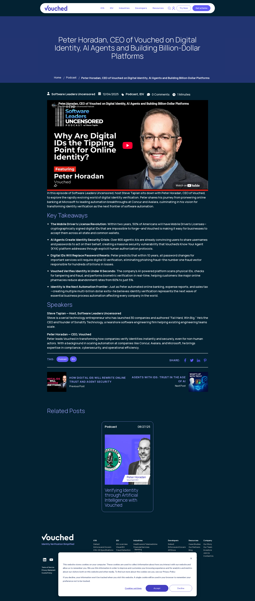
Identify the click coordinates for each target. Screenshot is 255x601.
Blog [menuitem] (191, 550)
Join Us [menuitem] (206, 553)
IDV (111, 8)
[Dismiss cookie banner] (191, 559)
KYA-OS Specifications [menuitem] (103, 550)
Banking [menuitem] (138, 549)
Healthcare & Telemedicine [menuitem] (145, 544)
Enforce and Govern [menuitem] (102, 547)
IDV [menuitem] (117, 540)
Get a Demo (201, 8)
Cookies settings (133, 588)
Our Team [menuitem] (207, 547)
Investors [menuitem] (207, 550)
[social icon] (45, 559)
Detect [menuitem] (96, 544)
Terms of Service (48, 567)
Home (57, 77)
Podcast (71, 77)
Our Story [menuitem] (207, 544)
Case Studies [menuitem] (195, 544)
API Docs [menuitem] (172, 550)
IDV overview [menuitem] (122, 544)
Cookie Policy (47, 573)
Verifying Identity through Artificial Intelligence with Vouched (121, 497)
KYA (102, 8)
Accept (157, 588)
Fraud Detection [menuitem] (123, 550)
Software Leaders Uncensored (73, 94)
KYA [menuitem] (95, 540)
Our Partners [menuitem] (194, 547)
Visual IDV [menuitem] (120, 547)
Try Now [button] (184, 8)
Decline (180, 588)
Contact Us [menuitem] (208, 556)
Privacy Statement (48, 570)
